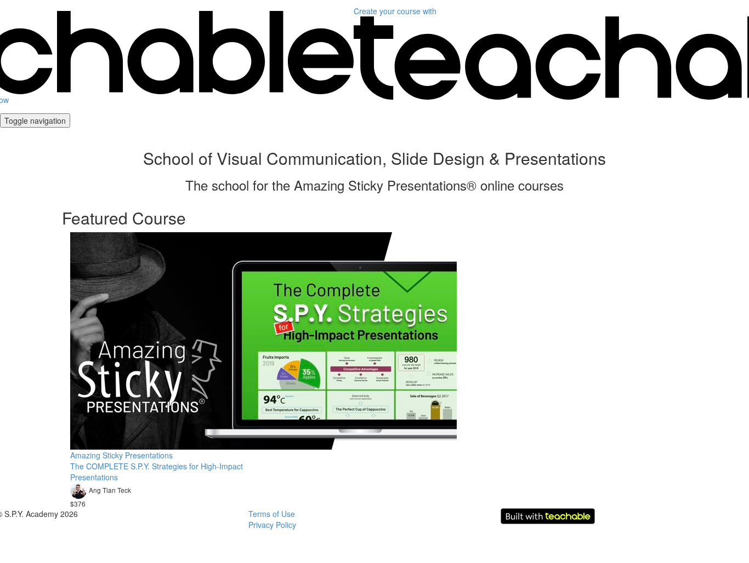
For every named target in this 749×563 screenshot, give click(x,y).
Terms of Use (271, 513)
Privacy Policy (272, 524)
